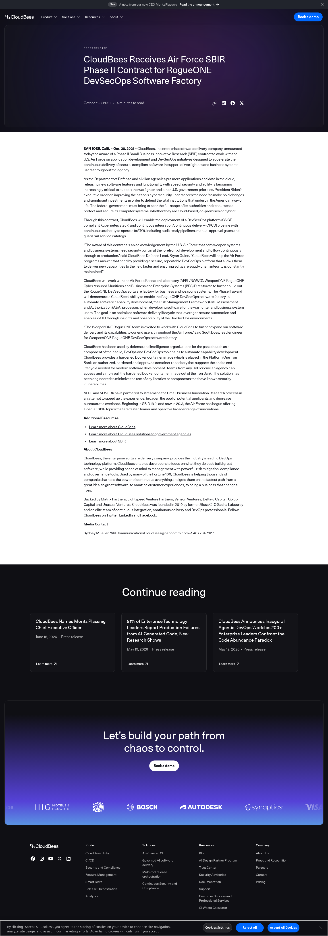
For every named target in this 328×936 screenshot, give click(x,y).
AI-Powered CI (152, 853)
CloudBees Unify (97, 853)
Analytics (91, 896)
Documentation (210, 882)
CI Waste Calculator (213, 907)
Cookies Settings (217, 928)
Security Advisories (212, 874)
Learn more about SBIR (107, 441)
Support (204, 889)
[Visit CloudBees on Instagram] (41, 858)
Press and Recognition (271, 860)
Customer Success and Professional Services (215, 898)
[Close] (321, 927)
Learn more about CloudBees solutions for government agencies (140, 434)
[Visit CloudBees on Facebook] (32, 858)
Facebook (147, 515)
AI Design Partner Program (218, 860)
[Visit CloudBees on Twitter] (59, 858)
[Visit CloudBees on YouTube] (50, 858)
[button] (49, 17)
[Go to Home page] (19, 17)
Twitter (112, 515)
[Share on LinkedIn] (223, 103)
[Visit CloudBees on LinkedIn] (68, 858)
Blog (202, 853)
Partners (262, 867)
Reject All (250, 928)
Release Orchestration (101, 889)
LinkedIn (125, 515)
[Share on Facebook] (232, 103)
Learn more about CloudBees (112, 427)
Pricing (261, 882)
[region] (164, 928)
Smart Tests (93, 882)
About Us (262, 853)
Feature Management (100, 874)
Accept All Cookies (283, 928)
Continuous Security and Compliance (159, 886)
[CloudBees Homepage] (44, 846)
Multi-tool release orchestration (154, 874)
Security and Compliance (102, 867)
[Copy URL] (215, 103)
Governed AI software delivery (157, 863)
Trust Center (207, 867)
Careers (261, 874)
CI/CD (89, 860)
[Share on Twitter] (241, 103)
